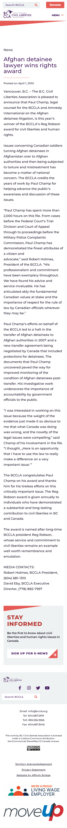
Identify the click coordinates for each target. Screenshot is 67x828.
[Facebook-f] (20, 688)
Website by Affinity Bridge (33, 775)
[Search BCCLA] (17, 5)
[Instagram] (29, 688)
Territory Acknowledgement (33, 764)
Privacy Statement (34, 769)
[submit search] (36, 5)
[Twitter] (38, 688)
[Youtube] (47, 688)
